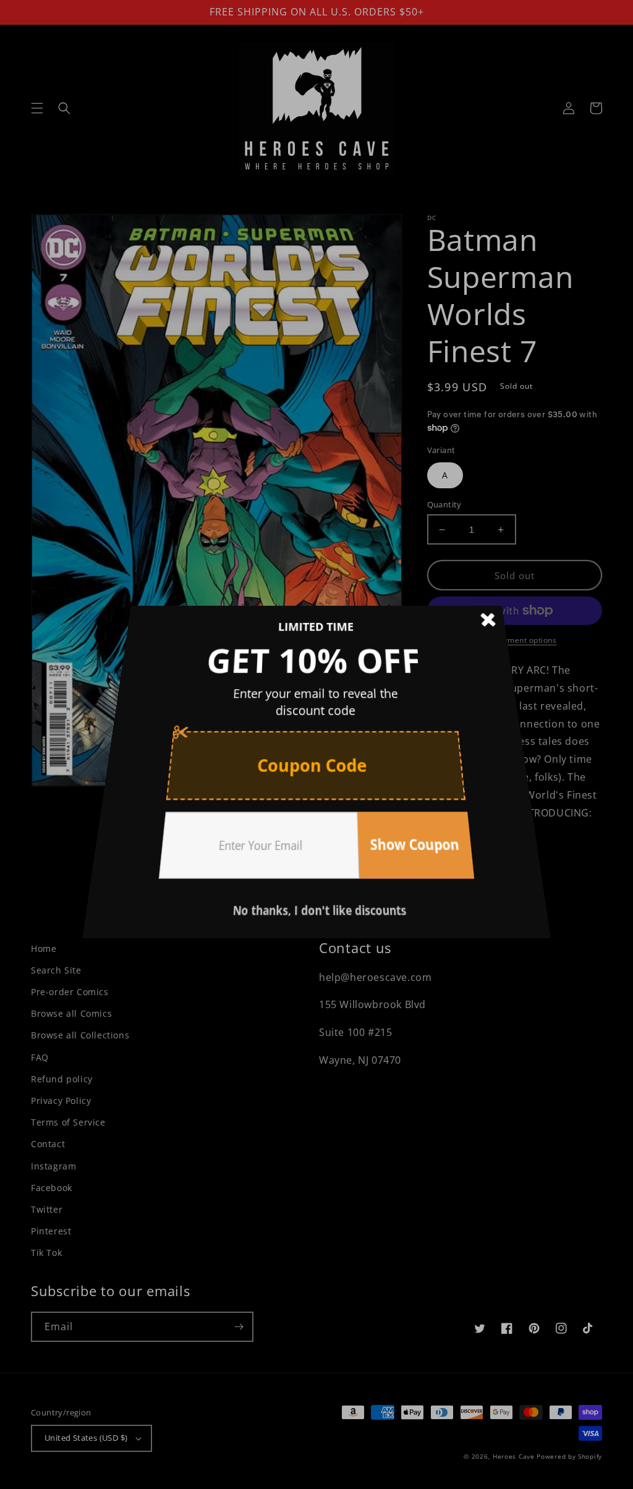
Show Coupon (399, 817)
